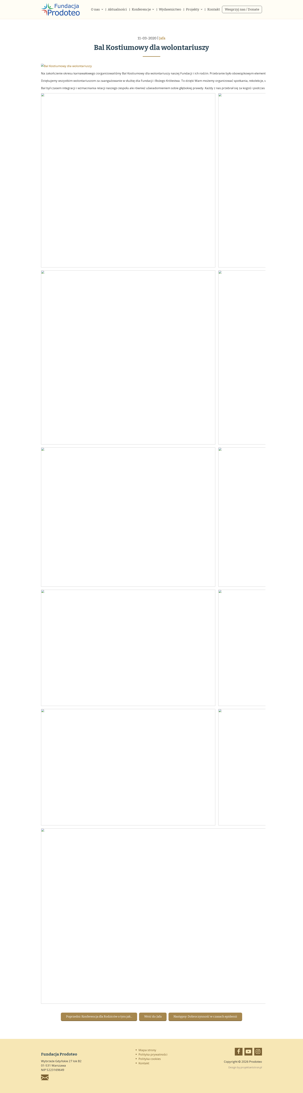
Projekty (192, 9)
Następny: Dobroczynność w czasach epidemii (205, 1016)
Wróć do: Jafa (153, 1016)
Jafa (162, 38)
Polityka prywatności (153, 1054)
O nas (95, 9)
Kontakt (213, 9)
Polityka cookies (150, 1059)
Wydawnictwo (170, 9)
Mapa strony (147, 1050)
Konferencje (141, 9)
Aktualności (117, 9)
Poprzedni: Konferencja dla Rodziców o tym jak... (99, 1016)
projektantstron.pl (251, 1067)
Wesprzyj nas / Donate (242, 9)
